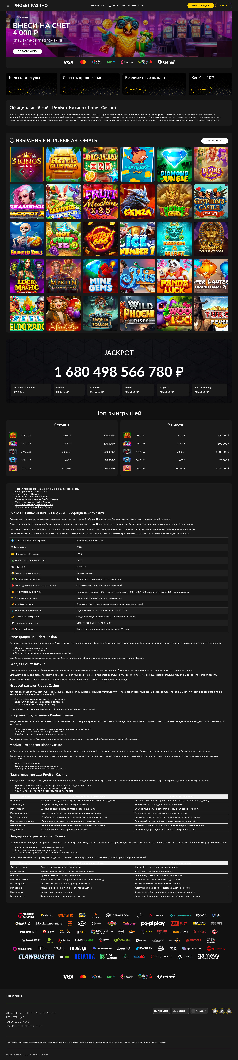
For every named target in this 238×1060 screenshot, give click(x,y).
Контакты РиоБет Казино (24, 1026)
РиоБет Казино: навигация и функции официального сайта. (47, 489)
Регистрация (200, 5)
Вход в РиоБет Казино (27, 494)
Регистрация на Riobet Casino (31, 491)
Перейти (19, 90)
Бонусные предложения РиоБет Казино (36, 499)
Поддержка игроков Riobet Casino (33, 507)
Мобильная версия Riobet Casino (32, 502)
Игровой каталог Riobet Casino (31, 497)
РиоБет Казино (31, 6)
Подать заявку (27, 51)
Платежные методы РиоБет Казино (34, 504)
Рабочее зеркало (18, 1022)
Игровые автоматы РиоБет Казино (31, 1013)
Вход (223, 5)
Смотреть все (215, 141)
